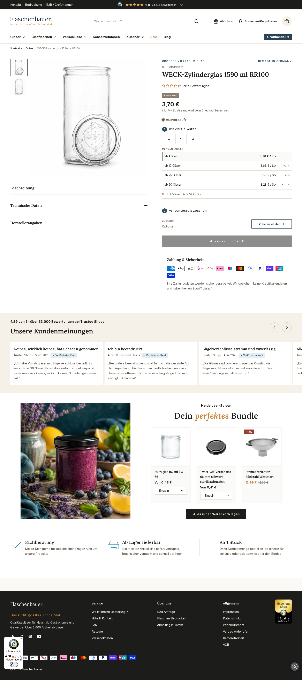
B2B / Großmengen (59, 5)
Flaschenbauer (32, 669)
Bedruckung (33, 5)
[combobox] (145, 21)
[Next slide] (287, 327)
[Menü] (20, 639)
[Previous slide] (274, 327)
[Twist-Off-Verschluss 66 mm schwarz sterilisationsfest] (216, 446)
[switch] (14, 664)
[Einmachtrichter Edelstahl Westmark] (261, 446)
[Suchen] (196, 21)
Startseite (16, 48)
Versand (182, 110)
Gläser (30, 48)
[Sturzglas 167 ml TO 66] (170, 446)
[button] (171, 86)
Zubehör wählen (269, 224)
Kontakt (15, 5)
